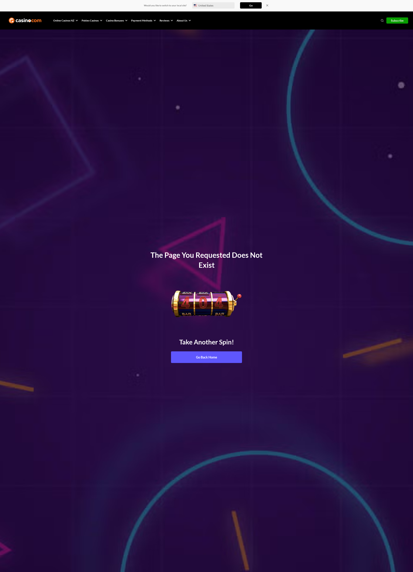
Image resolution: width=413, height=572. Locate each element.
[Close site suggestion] (267, 5)
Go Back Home (206, 357)
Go (251, 5)
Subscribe (397, 20)
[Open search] (382, 20)
